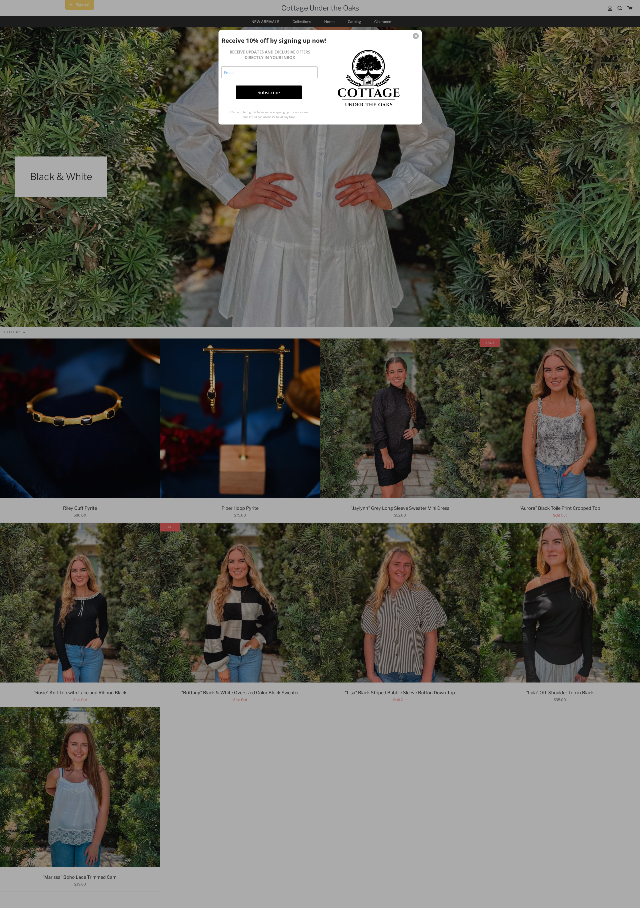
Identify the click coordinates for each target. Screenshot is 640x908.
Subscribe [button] (269, 92)
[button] (416, 36)
